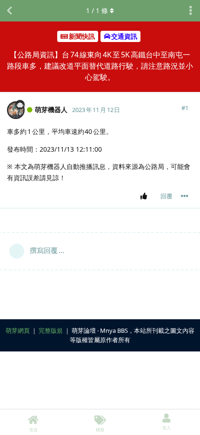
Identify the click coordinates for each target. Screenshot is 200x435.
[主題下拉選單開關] (190, 10)
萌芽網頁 (18, 330)
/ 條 (97, 10)
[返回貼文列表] (9, 10)
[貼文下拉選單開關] (184, 196)
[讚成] (145, 196)
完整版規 (51, 330)
